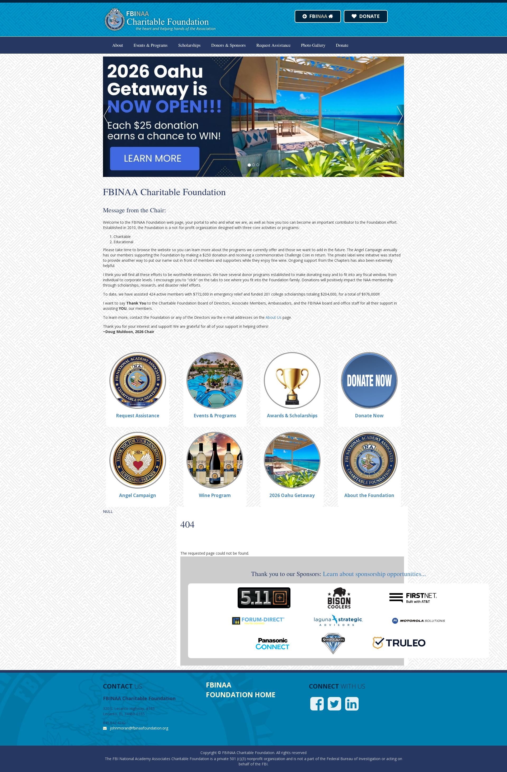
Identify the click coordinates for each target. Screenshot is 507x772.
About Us (273, 317)
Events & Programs (215, 416)
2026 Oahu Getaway (292, 495)
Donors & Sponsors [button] (228, 45)
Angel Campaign (137, 495)
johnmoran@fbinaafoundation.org (139, 728)
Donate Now (369, 416)
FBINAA (218, 685)
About (117, 45)
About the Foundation (369, 495)
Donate (342, 45)
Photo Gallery (313, 45)
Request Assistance (273, 45)
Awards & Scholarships (292, 416)
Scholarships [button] (189, 45)
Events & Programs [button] (151, 45)
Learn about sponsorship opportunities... (374, 573)
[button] (107, 141)
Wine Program (215, 495)
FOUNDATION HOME (240, 694)
